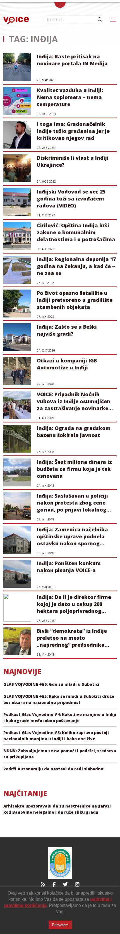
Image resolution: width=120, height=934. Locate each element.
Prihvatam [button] (60, 925)
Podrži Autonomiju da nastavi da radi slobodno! (53, 768)
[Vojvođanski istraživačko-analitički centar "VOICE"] (16, 20)
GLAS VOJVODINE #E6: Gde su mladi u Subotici (51, 684)
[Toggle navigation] (60, 5)
